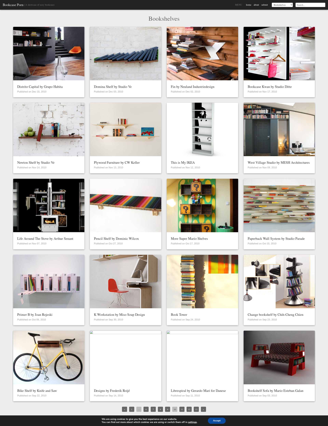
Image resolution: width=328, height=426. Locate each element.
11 (182, 409)
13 (196, 409)
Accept (217, 420)
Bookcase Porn (13, 4)
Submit (264, 4)
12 (189, 409)
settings (192, 422)
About (256, 4)
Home (248, 4)
